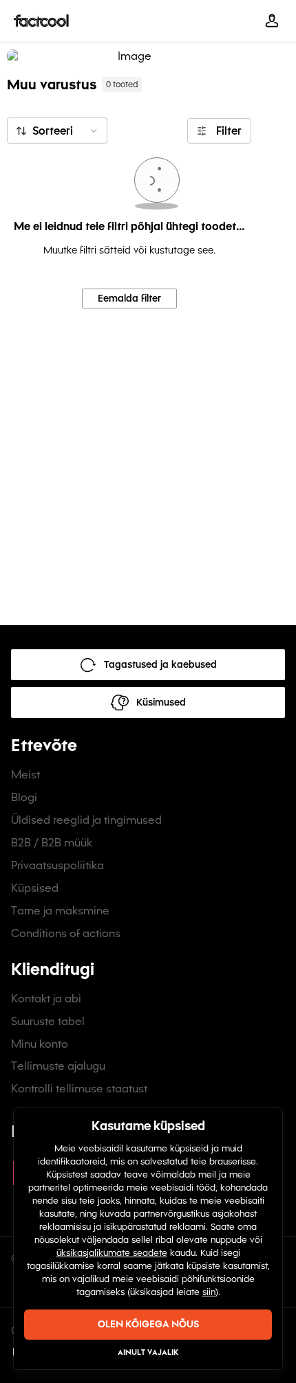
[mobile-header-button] (272, 20)
